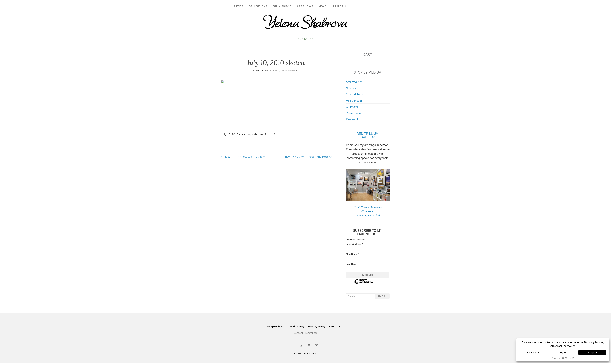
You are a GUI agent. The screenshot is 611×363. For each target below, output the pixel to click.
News (322, 6)
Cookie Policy (296, 326)
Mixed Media (354, 100)
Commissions (281, 6)
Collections (258, 6)
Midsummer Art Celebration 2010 (244, 157)
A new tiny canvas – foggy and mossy (306, 157)
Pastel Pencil (354, 113)
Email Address (354, 244)
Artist (238, 6)
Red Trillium (368, 133)
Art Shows (305, 6)
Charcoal (351, 88)
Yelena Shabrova (289, 70)
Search (382, 296)
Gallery (367, 137)
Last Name (351, 264)
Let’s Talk (339, 6)
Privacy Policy (316, 326)
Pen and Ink (353, 119)
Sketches (305, 39)
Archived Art (354, 82)
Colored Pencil (355, 94)
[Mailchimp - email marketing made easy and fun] (363, 283)
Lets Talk (335, 326)
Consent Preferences (305, 332)
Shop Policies (275, 326)
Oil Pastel (352, 107)
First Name (352, 254)
